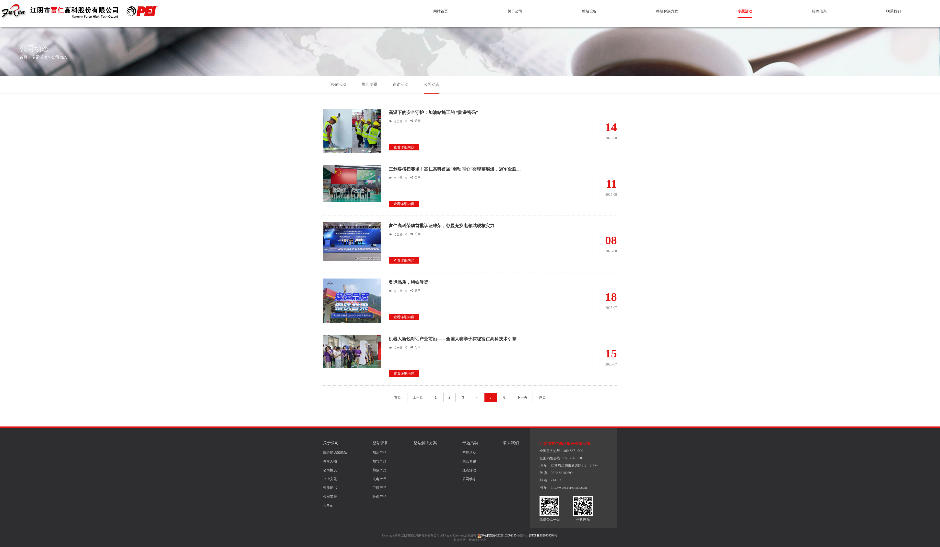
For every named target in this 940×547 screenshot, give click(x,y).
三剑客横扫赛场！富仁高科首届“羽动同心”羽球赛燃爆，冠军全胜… (455, 169)
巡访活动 (400, 84)
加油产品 (379, 452)
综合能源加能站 (335, 452)
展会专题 (369, 84)
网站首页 (440, 11)
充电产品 (379, 479)
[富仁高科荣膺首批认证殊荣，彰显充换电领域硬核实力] (352, 241)
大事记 (328, 505)
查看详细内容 (404, 147)
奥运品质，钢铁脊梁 (408, 282)
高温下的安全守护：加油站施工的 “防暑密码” (433, 112)
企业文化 (330, 479)
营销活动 (338, 84)
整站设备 (589, 11)
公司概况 (330, 470)
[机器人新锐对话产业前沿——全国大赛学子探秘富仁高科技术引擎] (352, 351)
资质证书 (330, 488)
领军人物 (330, 461)
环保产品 (379, 496)
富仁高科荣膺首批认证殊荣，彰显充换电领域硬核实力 (441, 225)
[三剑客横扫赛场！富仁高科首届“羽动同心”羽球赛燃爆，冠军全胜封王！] (352, 183)
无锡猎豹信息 (477, 540)
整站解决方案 (667, 11)
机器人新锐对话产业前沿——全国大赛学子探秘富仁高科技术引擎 (453, 338)
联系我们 (893, 11)
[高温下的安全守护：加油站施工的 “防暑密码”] (352, 147)
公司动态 (59, 57)
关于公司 (514, 11)
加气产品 (379, 461)
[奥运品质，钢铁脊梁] (352, 317)
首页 (23, 57)
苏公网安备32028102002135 (498, 535)
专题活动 (745, 11)
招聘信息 (819, 11)
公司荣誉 (330, 496)
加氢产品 (379, 470)
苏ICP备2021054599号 (543, 535)
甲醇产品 (379, 488)
